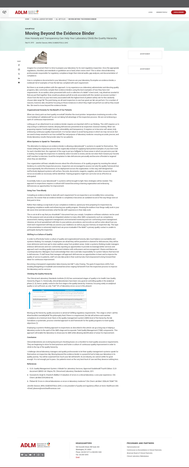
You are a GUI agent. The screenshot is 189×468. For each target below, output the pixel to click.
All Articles (61, 19)
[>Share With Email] (19, 83)
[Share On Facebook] (19, 65)
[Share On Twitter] (19, 74)
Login (150, 12)
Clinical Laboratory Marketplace (138, 456)
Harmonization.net (133, 447)
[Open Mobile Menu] (4, 12)
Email (78, 457)
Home (27, 19)
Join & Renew (179, 12)
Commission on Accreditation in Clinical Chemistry (144, 450)
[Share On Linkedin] (19, 78)
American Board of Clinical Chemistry (139, 453)
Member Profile (161, 12)
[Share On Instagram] (19, 70)
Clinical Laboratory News (42, 19)
